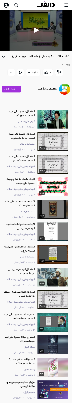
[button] (36, 30)
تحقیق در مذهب (47, 89)
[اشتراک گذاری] (20, 72)
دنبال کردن (9, 89)
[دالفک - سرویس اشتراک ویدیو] (49, 5)
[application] (36, 30)
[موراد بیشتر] (11, 72)
